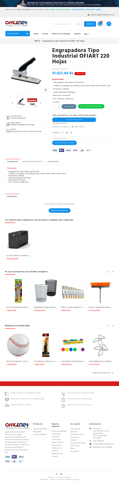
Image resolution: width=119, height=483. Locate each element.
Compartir (62, 132)
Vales (73, 448)
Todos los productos (103, 372)
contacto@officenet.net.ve (103, 444)
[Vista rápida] (25, 251)
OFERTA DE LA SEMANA (61, 34)
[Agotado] (12, 303)
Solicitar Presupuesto (74, 119)
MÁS (87, 34)
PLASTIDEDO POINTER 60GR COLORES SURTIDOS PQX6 (82, 361)
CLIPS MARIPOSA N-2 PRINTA (100, 361)
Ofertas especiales (40, 429)
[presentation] (13, 103)
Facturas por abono (78, 443)
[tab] (12, 162)
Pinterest (71, 132)
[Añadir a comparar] (21, 251)
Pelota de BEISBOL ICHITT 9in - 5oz (21, 361)
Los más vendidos (40, 434)
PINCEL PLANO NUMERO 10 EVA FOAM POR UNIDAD (81, 307)
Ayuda (45, 34)
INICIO (36, 34)
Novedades (37, 431)
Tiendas (55, 456)
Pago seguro (56, 445)
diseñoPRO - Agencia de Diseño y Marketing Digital (59, 480)
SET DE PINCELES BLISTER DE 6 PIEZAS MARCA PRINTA (28, 307)
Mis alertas (75, 451)
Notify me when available (64, 143)
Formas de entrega (59, 431)
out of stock (69, 106)
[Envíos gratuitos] (59, 3)
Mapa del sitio (57, 453)
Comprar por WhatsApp (91, 106)
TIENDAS (77, 34)
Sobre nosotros (57, 442)
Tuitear (66, 132)
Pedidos (74, 440)
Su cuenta (75, 424)
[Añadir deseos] (16, 251)
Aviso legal (56, 434)
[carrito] (12, 251)
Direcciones (75, 445)
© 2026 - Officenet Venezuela (59, 477)
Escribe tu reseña (60, 69)
